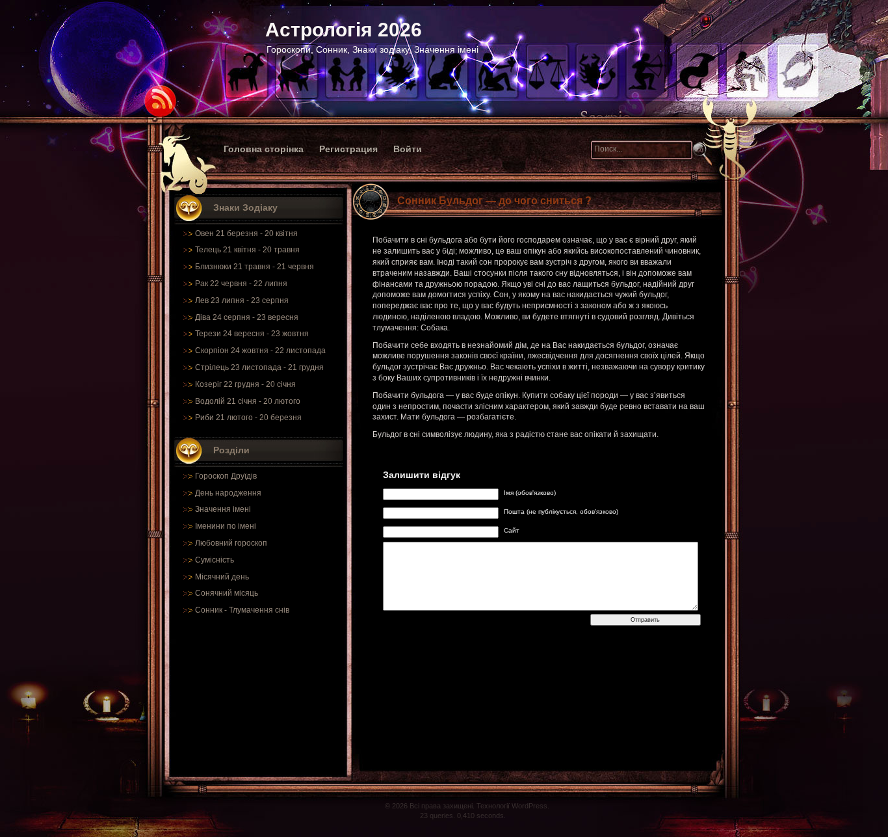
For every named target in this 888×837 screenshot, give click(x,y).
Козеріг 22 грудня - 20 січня (245, 384)
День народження (228, 493)
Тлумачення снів (259, 610)
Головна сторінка (264, 149)
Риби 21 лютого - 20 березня (248, 417)
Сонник (208, 610)
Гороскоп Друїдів (226, 476)
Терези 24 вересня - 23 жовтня (252, 333)
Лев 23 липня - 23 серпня (242, 300)
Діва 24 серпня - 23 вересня (246, 317)
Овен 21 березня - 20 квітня (246, 233)
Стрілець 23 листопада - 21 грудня (259, 367)
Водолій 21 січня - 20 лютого (247, 401)
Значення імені (223, 509)
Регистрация (348, 149)
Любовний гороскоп (231, 543)
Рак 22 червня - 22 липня (241, 283)
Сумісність (214, 560)
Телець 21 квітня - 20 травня (247, 249)
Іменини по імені (225, 526)
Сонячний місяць (226, 593)
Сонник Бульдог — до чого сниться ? (494, 200)
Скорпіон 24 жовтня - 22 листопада (260, 350)
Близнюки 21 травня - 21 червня (254, 266)
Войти (407, 149)
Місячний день (222, 576)
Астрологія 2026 (343, 29)
